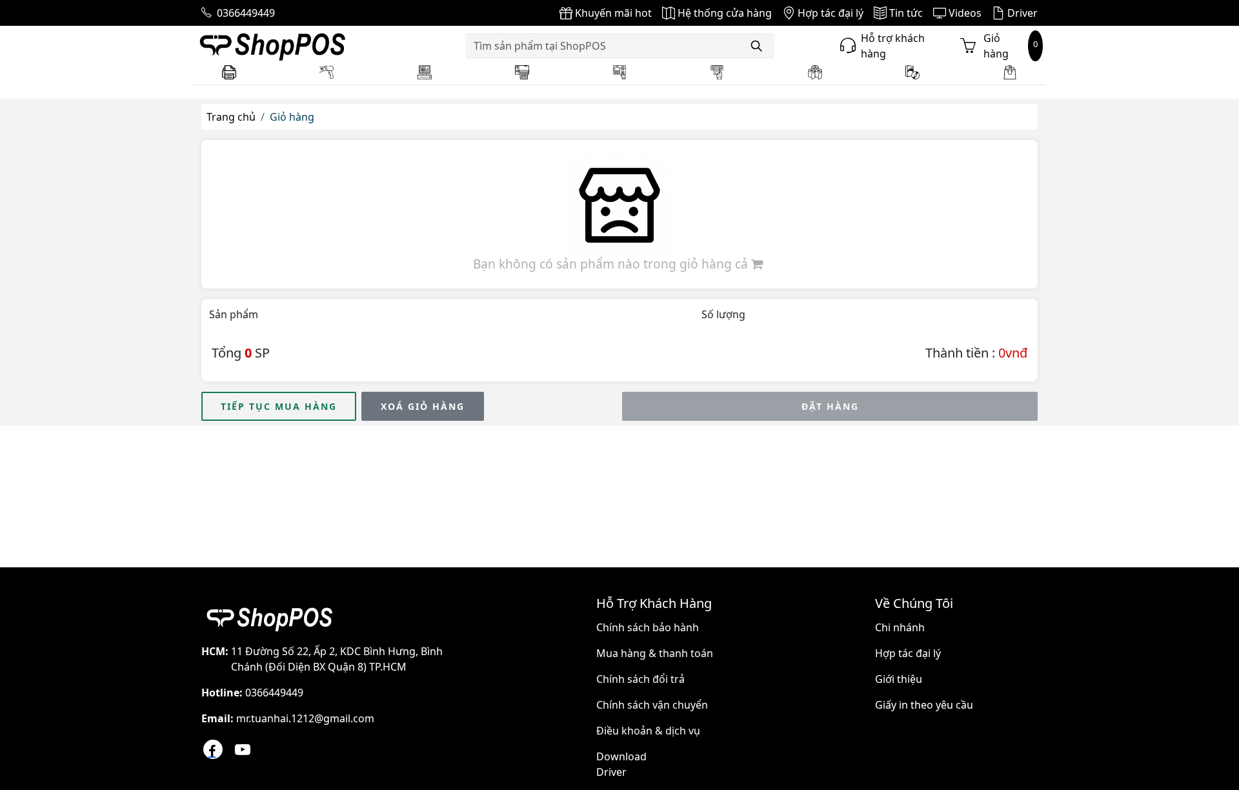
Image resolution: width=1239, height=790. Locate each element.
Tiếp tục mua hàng (279, 406)
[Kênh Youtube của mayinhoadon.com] (243, 749)
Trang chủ (231, 117)
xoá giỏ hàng (423, 406)
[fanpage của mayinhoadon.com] (213, 749)
